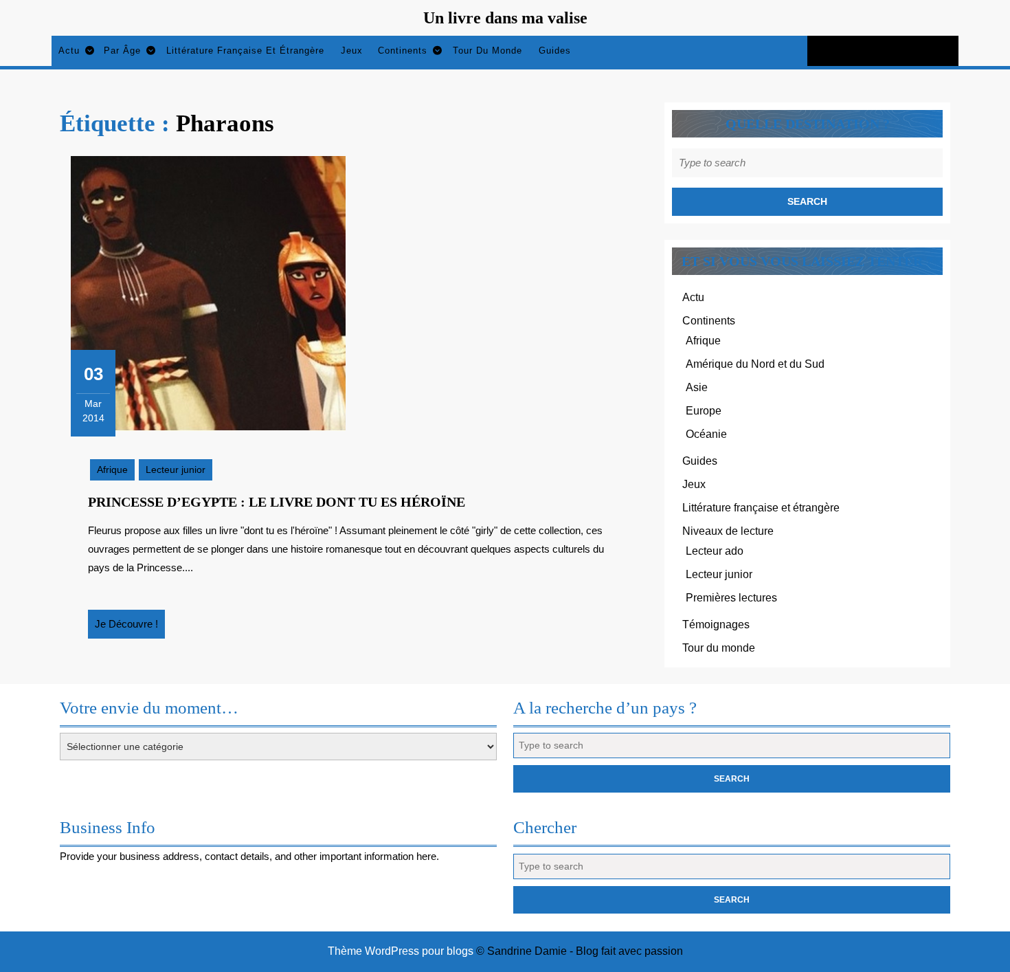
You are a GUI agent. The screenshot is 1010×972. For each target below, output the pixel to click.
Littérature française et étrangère (245, 50)
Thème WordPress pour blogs (400, 951)
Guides (555, 50)
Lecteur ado (714, 551)
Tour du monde (487, 50)
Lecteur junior (175, 469)
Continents (402, 50)
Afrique (112, 469)
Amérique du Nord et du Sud (755, 364)
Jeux (352, 50)
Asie (697, 387)
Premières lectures (731, 598)
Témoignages (716, 624)
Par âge (122, 50)
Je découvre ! (130, 628)
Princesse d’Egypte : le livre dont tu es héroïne (276, 501)
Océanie (706, 434)
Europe (703, 411)
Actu (69, 50)
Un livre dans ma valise (505, 18)
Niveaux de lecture (728, 531)
